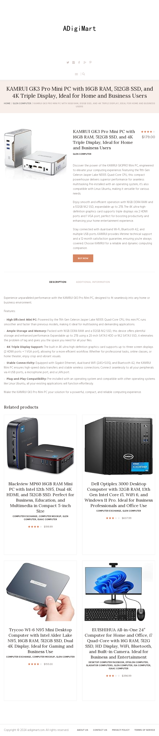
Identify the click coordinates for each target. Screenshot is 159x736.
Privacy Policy (121, 730)
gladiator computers (99, 665)
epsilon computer (137, 662)
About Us (82, 730)
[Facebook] (79, 62)
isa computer (142, 665)
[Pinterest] (90, 62)
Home (7, 103)
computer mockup (50, 516)
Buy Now (83, 258)
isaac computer (47, 519)
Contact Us (100, 730)
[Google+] (85, 62)
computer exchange (25, 516)
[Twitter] (68, 62)
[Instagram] (73, 62)
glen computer (22, 103)
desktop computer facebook (106, 662)
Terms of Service (144, 730)
